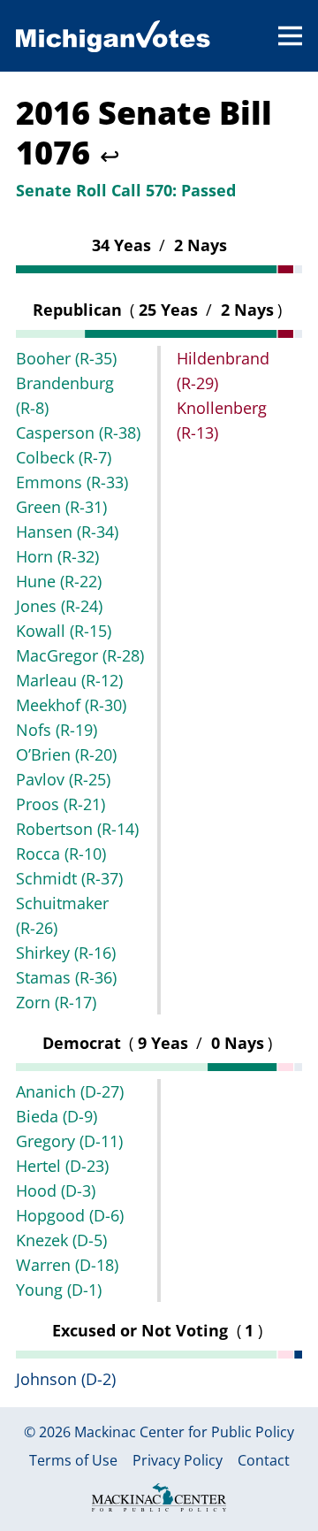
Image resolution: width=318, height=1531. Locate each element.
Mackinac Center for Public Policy (184, 1432)
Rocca (61, 853)
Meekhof (71, 705)
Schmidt (69, 878)
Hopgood (70, 1215)
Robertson (77, 828)
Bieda (56, 1116)
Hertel (62, 1165)
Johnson (66, 1378)
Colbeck (63, 457)
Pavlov (63, 779)
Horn (57, 556)
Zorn (56, 1002)
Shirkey (66, 952)
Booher (66, 358)
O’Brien (66, 754)
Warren (67, 1264)
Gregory (69, 1141)
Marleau (69, 680)
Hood (55, 1190)
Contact (264, 1461)
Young (59, 1289)
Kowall (63, 630)
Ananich (70, 1091)
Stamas (66, 977)
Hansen (67, 531)
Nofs (56, 729)
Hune (59, 581)
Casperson (78, 432)
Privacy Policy (177, 1461)
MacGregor (80, 655)
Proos (60, 804)
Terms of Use (73, 1461)
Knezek (61, 1240)
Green (61, 506)
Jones (59, 605)
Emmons (72, 482)
